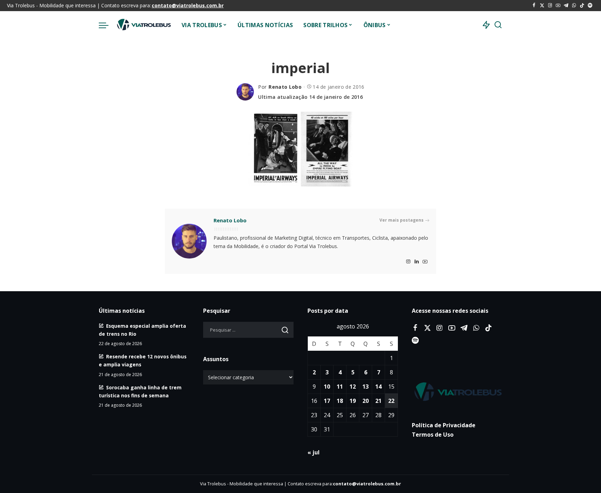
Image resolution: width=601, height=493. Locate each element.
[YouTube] (558, 5)
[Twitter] (542, 5)
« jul (313, 452)
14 (378, 386)
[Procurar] (498, 25)
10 (327, 386)
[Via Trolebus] (143, 25)
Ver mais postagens (401, 220)
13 (365, 386)
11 (340, 386)
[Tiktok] (582, 5)
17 (327, 401)
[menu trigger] (107, 25)
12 (353, 386)
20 (365, 401)
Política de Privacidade (443, 425)
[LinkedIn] (416, 261)
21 (378, 401)
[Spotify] (590, 5)
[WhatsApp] (574, 5)
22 (391, 401)
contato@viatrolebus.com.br (188, 5)
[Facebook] (534, 5)
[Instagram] (550, 5)
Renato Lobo (285, 87)
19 (353, 401)
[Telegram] (566, 5)
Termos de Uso (433, 434)
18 (340, 401)
